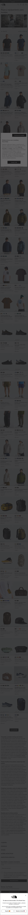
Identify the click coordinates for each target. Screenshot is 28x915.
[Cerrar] (25, 895)
